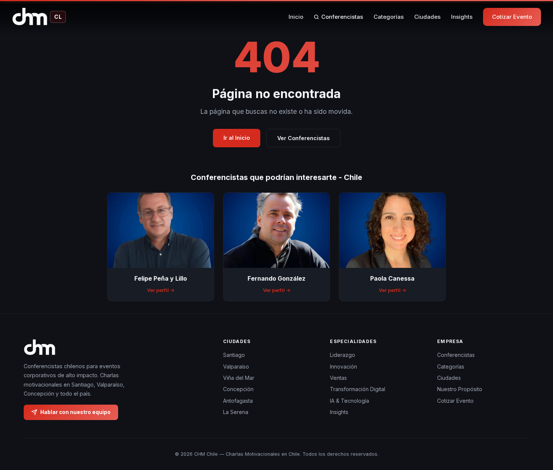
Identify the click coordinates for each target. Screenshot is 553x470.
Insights (461, 16)
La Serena (235, 412)
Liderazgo (342, 355)
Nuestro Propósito (459, 389)
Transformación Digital (357, 389)
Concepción (238, 389)
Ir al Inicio (236, 138)
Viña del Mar (238, 378)
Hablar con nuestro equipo (75, 412)
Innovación (343, 366)
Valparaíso (236, 366)
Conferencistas (342, 16)
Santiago (234, 355)
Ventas (338, 378)
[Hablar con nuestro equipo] (533, 425)
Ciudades (427, 16)
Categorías (389, 16)
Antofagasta (238, 400)
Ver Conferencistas (303, 138)
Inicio (296, 16)
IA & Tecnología (349, 400)
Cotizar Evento (512, 16)
